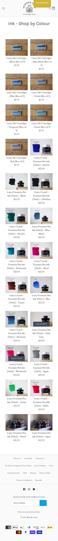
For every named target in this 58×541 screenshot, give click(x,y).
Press (51, 466)
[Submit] (43, 503)
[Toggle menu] (3, 8)
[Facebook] (24, 489)
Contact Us (40, 458)
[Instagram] (29, 489)
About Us (17, 458)
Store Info (28, 458)
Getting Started (13, 473)
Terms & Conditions (24, 480)
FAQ (25, 473)
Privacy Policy (45, 473)
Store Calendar (40, 466)
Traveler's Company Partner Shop (18, 466)
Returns (33, 473)
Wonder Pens (32, 517)
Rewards (38, 480)
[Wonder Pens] (29, 8)
